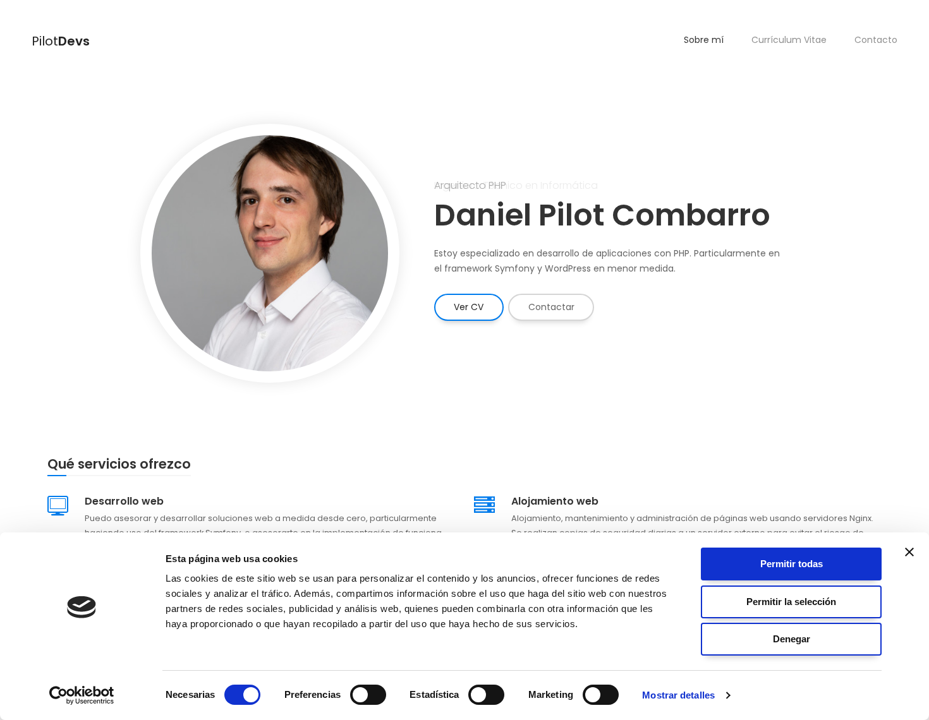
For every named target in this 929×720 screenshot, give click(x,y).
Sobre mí (704, 39)
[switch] (368, 695)
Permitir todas (791, 563)
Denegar (791, 638)
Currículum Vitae (789, 39)
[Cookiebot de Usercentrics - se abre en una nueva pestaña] (82, 695)
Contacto (875, 39)
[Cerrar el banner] (909, 552)
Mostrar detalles (678, 695)
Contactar (551, 307)
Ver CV (468, 307)
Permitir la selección (791, 601)
